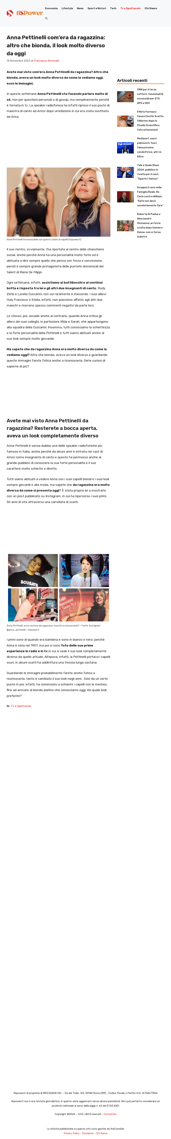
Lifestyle (67, 8)
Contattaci (110, 1114)
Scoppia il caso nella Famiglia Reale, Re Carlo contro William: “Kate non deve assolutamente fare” (150, 196)
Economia (51, 8)
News (80, 8)
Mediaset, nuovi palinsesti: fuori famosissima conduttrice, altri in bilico (149, 147)
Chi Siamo (151, 8)
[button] (46, 18)
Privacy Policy (71, 1133)
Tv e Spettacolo (130, 8)
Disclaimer (88, 1133)
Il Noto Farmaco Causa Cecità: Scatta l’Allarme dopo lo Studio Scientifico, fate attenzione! (150, 120)
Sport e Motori (97, 8)
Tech (113, 8)
